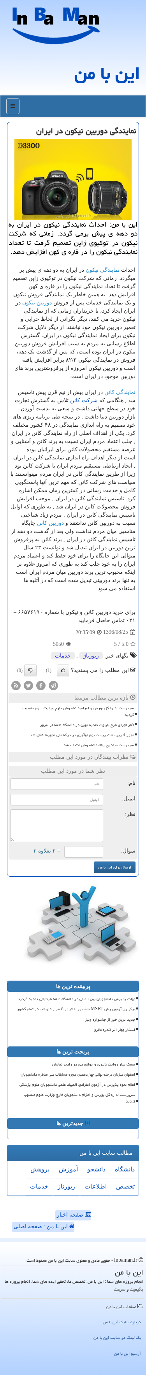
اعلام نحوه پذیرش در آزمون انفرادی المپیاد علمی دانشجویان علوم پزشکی (77, 1084)
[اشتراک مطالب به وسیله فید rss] (16, 685)
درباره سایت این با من (122, 1322)
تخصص (125, 1186)
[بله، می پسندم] (63, 670)
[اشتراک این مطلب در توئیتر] (28, 685)
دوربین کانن (50, 523)
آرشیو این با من (127, 1353)
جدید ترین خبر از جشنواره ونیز (110, 1019)
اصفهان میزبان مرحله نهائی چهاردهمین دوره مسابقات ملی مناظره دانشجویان (78, 1074)
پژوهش (39, 1169)
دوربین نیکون (37, 302)
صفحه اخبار (71, 1215)
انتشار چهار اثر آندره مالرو (114, 1030)
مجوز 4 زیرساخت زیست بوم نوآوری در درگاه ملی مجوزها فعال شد (82, 735)
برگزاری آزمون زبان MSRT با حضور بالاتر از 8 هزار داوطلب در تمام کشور (76, 1009)
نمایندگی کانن (119, 392)
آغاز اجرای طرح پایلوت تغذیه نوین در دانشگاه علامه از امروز (87, 725)
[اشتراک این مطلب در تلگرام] (53, 685)
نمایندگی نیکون (103, 270)
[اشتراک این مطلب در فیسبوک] (40, 685)
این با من (107, 73)
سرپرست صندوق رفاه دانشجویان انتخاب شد (98, 745)
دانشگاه (125, 1169)
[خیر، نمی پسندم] (30, 670)
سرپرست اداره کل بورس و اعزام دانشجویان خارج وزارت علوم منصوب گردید (78, 711)
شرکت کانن (84, 400)
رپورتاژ (91, 656)
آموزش (68, 1169)
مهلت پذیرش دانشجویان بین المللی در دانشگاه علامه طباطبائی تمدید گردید (76, 999)
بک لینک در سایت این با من (117, 1337)
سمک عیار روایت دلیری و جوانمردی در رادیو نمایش (93, 1064)
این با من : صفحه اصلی (41, 1226)
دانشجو (96, 1169)
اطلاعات (95, 1186)
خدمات (63, 656)
